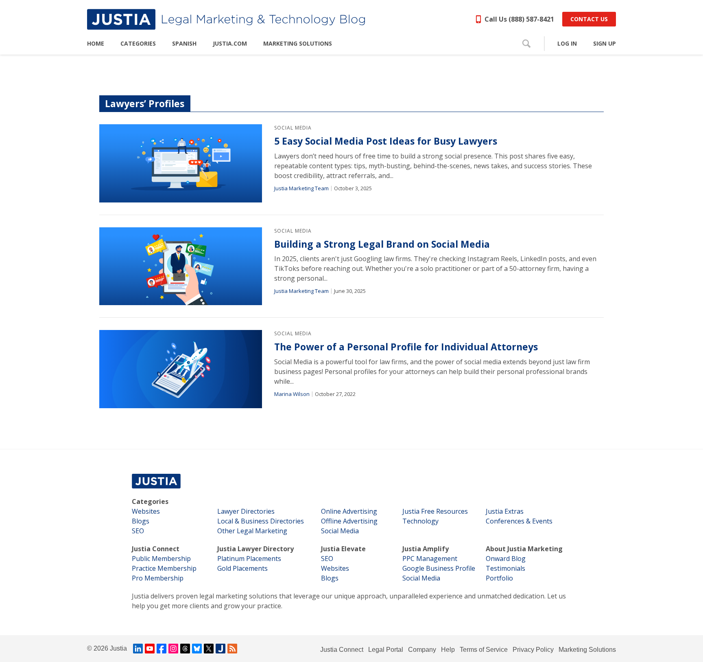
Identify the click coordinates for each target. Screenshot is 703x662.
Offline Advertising (349, 521)
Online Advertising (349, 511)
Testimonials (505, 568)
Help (448, 649)
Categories (150, 501)
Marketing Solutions (587, 649)
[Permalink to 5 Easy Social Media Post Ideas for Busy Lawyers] (180, 163)
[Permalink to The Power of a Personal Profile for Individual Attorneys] (180, 369)
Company (422, 649)
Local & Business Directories (260, 521)
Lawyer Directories (246, 511)
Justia (118, 648)
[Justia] (226, 19)
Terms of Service (484, 649)
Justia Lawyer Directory (255, 548)
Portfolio (499, 578)
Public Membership (161, 558)
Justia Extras (505, 511)
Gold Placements (242, 568)
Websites (146, 511)
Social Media (293, 127)
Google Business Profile (438, 568)
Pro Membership (157, 578)
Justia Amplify (425, 548)
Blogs (140, 521)
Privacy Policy (533, 649)
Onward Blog (506, 558)
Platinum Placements (249, 558)
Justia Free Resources (435, 511)
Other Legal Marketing (252, 530)
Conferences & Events (519, 521)
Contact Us (589, 19)
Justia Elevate (343, 548)
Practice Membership (164, 568)
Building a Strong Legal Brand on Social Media (382, 244)
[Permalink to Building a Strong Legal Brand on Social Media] (180, 266)
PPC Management (429, 558)
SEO (138, 530)
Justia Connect (155, 548)
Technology (420, 521)
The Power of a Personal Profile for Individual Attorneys (406, 347)
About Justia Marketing (524, 548)
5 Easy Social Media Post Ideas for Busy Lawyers (385, 141)
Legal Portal (385, 649)
